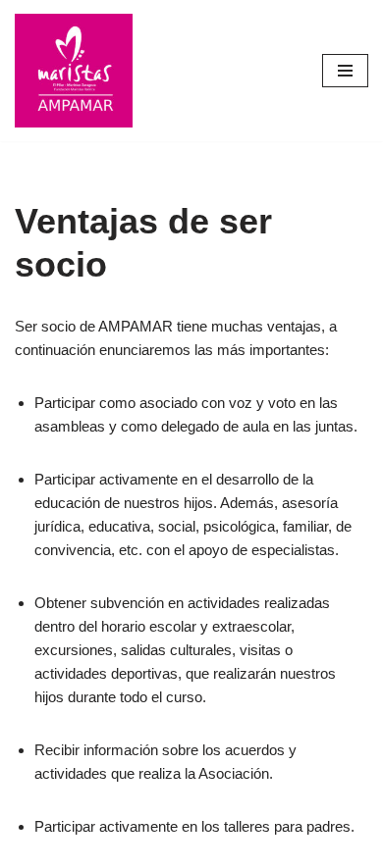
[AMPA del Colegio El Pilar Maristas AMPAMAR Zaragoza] (74, 71)
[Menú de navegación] (345, 70)
